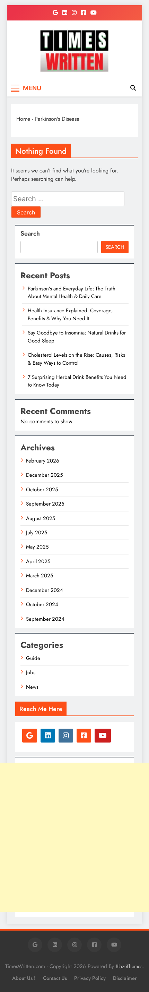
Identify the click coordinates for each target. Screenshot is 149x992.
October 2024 (42, 604)
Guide (33, 658)
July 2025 (36, 532)
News (32, 687)
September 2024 (45, 619)
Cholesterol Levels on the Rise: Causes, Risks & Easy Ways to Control (76, 358)
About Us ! (24, 978)
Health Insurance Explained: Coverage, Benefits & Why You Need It (70, 314)
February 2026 (42, 461)
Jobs (30, 672)
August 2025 (40, 518)
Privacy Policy (90, 978)
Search (30, 233)
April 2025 (38, 561)
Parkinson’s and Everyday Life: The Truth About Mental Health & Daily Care (71, 292)
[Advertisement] (74, 837)
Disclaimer (125, 978)
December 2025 (44, 475)
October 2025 (42, 489)
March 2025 (39, 575)
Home (23, 119)
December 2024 (44, 590)
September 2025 (45, 504)
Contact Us (55, 978)
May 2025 (37, 547)
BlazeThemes (129, 966)
